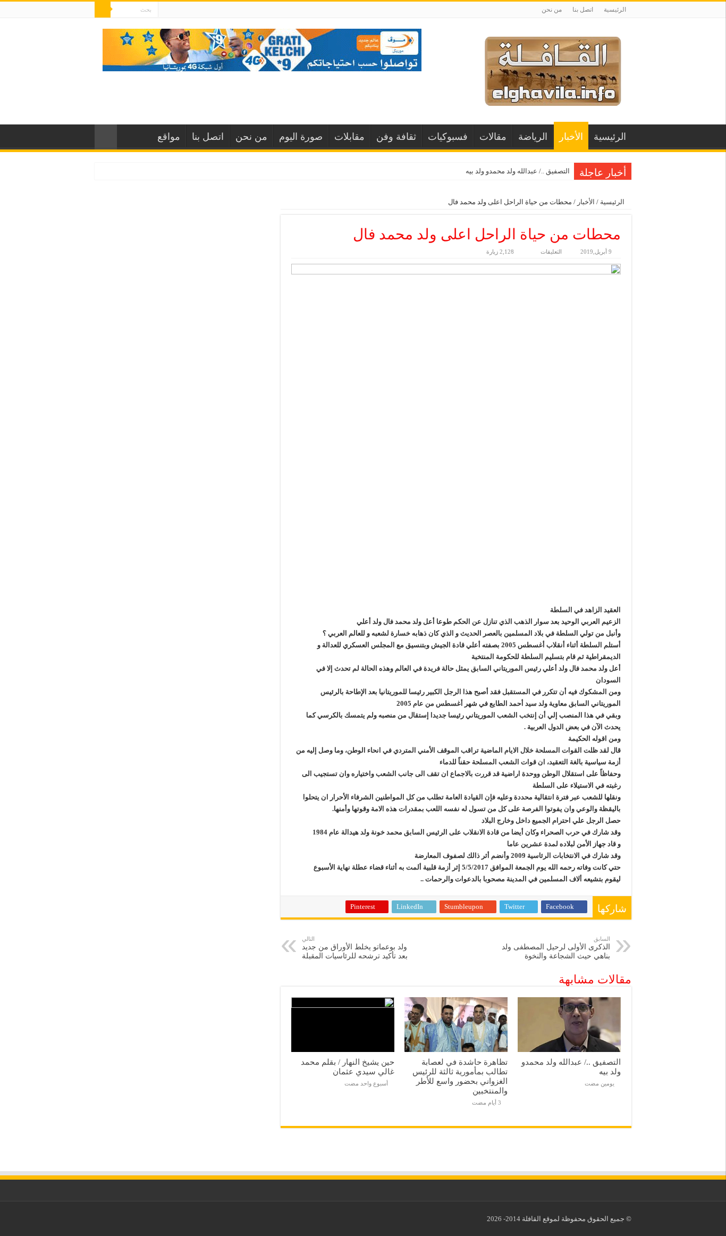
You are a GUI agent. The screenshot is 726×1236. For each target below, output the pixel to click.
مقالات (492, 136)
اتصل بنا (582, 9)
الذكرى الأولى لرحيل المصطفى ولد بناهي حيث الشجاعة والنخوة (556, 948)
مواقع (168, 136)
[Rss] (166, 10)
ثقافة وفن (396, 136)
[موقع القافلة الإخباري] (553, 68)
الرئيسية (615, 9)
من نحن (552, 9)
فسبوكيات (448, 136)
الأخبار (571, 136)
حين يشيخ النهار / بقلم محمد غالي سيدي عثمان (347, 1066)
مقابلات (349, 136)
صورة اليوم (301, 136)
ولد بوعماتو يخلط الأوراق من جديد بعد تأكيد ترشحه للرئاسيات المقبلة (355, 948)
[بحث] (103, 10)
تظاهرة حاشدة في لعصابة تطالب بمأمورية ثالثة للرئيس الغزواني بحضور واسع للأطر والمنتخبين (460, 1076)
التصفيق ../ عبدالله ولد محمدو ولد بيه (518, 171)
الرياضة (532, 136)
